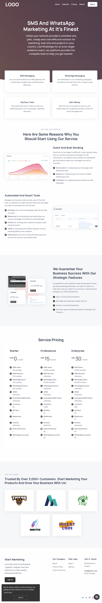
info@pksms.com (90, 571)
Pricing (74, 4)
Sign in (92, 4)
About (54, 563)
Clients (82, 4)
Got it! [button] (21, 597)
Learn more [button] (8, 592)
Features (65, 4)
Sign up (71, 567)
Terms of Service (58, 570)
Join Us (10, 580)
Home (57, 4)
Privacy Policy (57, 567)
